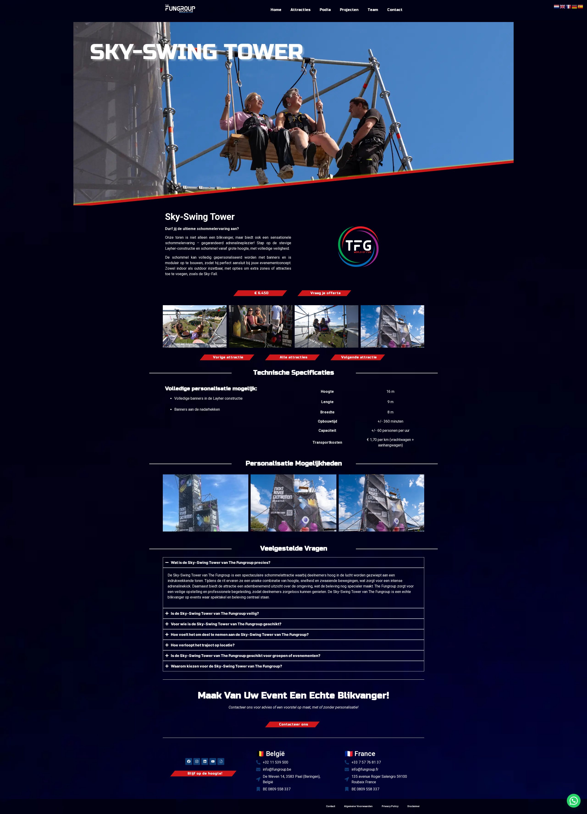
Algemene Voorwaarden (358, 806)
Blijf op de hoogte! (205, 773)
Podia (325, 10)
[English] (563, 6)
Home (276, 10)
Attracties (300, 10)
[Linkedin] (204, 761)
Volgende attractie (359, 357)
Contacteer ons (293, 724)
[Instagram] (196, 761)
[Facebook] (188, 761)
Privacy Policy (390, 806)
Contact (394, 10)
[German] (575, 6)
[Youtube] (212, 761)
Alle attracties (293, 357)
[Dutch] (557, 6)
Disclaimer (413, 806)
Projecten (349, 10)
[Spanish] (581, 6)
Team (373, 10)
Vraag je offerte (325, 293)
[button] (574, 801)
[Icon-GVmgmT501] (220, 761)
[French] (569, 6)
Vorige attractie (228, 357)
